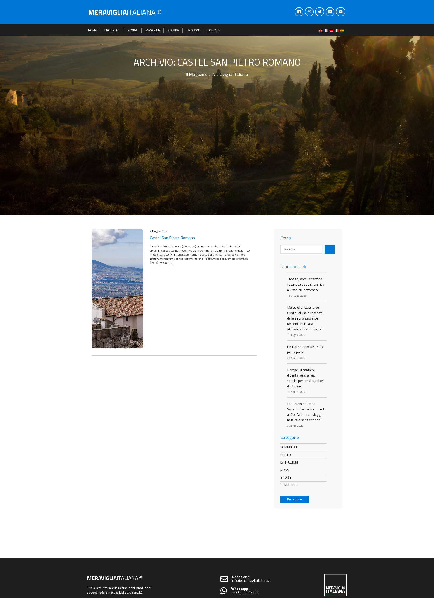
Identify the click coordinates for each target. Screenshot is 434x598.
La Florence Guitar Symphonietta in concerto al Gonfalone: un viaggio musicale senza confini (307, 412)
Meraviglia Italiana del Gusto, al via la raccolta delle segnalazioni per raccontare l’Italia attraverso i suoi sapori (305, 318)
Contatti (214, 30)
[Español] (343, 30)
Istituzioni (289, 462)
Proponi (193, 30)
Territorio (289, 485)
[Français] (327, 30)
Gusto (285, 454)
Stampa (173, 30)
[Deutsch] (332, 30)
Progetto (112, 30)
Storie (285, 477)
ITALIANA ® (125, 12)
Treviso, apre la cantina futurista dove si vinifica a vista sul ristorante (305, 284)
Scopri (132, 30)
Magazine (153, 30)
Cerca (285, 237)
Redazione (294, 499)
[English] (321, 30)
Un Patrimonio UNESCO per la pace (305, 349)
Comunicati (289, 447)
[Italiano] (337, 30)
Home (92, 30)
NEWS (284, 470)
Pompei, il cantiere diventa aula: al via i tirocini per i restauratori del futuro (305, 378)
